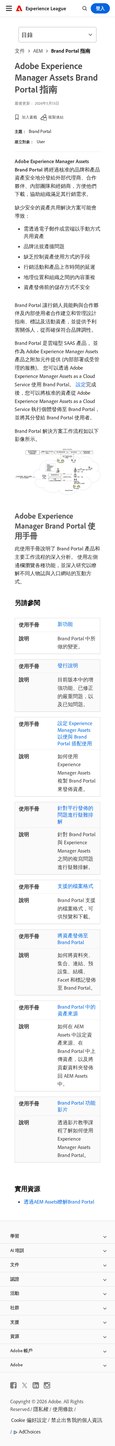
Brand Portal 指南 (70, 51)
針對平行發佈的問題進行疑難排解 (75, 815)
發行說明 (67, 665)
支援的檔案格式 (75, 886)
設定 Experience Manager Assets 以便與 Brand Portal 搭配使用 (74, 733)
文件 (20, 51)
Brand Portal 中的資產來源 (76, 1010)
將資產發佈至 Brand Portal (72, 938)
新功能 (65, 624)
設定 (81, 384)
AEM (38, 51)
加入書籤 (29, 117)
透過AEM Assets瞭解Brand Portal (59, 1201)
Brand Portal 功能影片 (76, 1106)
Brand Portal (40, 131)
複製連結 (56, 117)
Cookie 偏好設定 (29, 1420)
